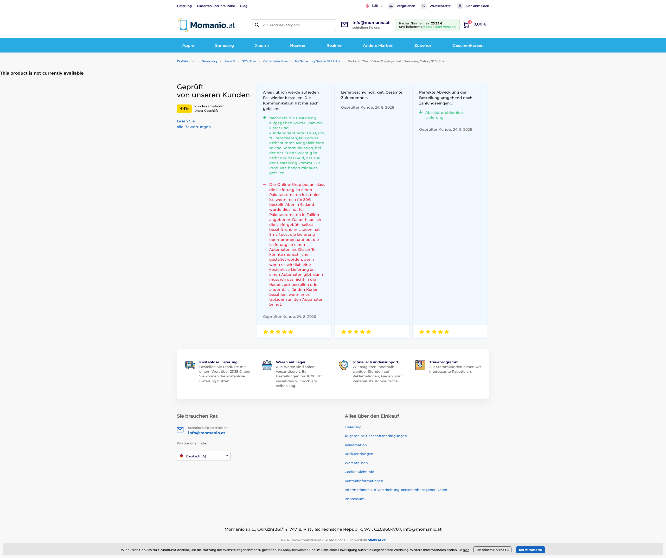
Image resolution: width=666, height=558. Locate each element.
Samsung (209, 61)
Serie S (230, 61)
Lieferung (184, 6)
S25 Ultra (249, 61)
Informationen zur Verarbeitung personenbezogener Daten (396, 490)
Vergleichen (406, 6)
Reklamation (356, 445)
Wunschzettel (440, 6)
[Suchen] (257, 25)
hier (466, 550)
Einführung (186, 61)
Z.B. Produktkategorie (281, 25)
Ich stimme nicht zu (492, 550)
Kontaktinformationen (364, 481)
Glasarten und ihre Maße (216, 6)
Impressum (355, 499)
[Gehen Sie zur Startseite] (207, 25)
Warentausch (356, 463)
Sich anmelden (477, 6)
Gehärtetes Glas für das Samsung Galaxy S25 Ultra (301, 61)
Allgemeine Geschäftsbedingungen (376, 436)
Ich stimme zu (530, 550)
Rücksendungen (359, 454)
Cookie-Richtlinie (359, 472)
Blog (243, 6)
